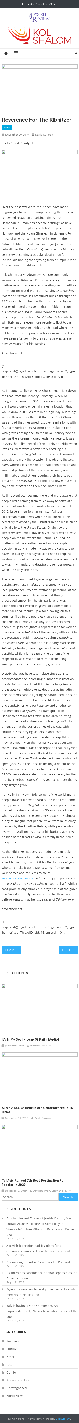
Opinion (12, 1372)
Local (9, 1365)
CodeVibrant (63, 1418)
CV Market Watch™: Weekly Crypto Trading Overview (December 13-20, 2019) (14, 950)
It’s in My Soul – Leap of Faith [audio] (30, 1039)
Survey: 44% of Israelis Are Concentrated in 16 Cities (37, 1110)
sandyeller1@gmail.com (18, 878)
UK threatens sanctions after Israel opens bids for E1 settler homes (41, 1275)
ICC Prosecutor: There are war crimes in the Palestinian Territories (70, 950)
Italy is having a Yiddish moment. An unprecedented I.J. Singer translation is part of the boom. (42, 1311)
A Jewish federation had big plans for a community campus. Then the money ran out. (38, 1248)
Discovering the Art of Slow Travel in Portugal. (38, 1262)
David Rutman (44, 134)
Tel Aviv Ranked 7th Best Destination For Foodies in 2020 (33, 1183)
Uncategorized (16, 1388)
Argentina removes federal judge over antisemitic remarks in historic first (41, 1292)
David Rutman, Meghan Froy (50, 1190)
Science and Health (19, 1380)
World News (14, 1396)
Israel (7, 127)
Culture (11, 1349)
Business (12, 1341)
